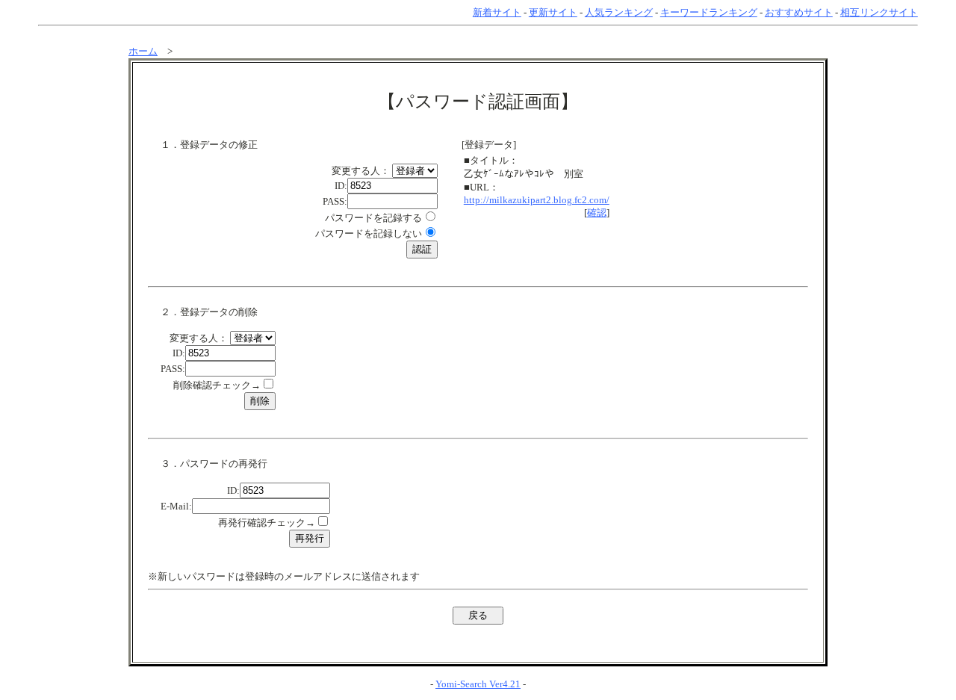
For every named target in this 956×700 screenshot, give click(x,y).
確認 (596, 212)
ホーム (143, 51)
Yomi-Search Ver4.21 (478, 684)
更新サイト (553, 12)
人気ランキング (619, 12)
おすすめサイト (799, 12)
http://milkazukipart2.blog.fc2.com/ (536, 199)
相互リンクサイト (879, 12)
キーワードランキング (708, 12)
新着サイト (497, 12)
